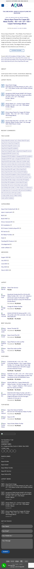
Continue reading (17, 50)
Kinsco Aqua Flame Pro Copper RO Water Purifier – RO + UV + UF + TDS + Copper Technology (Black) (17, 22)
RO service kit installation (25, 190)
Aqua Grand (4, 464)
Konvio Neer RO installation (8, 182)
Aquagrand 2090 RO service (22, 158)
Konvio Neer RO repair (21, 182)
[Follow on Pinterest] (14, 451)
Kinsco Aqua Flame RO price (7, 61)
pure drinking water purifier (8, 187)
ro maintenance (28, 187)
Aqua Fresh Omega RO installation (10, 148)
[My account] (29, 5)
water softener (5, 247)
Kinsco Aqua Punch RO (7, 171)
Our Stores (15, 564)
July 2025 (4, 260)
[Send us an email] (8, 451)
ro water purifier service (7, 195)
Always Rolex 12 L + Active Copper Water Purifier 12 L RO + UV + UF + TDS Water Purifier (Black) (18, 105)
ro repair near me (6, 190)
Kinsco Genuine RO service (8, 177)
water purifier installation (7, 198)
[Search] (6, 5)
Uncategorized (5, 244)
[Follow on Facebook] (2, 451)
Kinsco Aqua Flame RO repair (21, 61)
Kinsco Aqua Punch (21, 169)
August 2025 (5, 257)
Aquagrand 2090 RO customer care (10, 153)
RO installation (13, 17)
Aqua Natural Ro (6, 474)
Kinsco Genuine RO (7, 222)
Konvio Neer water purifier (21, 185)
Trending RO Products (7, 241)
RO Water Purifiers (23, 17)
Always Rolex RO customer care (9, 140)
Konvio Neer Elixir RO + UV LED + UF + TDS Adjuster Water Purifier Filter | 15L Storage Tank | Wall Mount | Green (18, 122)
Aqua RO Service (6, 471)
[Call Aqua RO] (4, 565)
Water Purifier (18, 195)
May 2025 (4, 267)
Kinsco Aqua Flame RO (6, 57)
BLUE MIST (4, 218)
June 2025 (4, 263)
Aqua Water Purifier (7, 468)
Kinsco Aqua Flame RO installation (24, 59)
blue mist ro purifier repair (23, 161)
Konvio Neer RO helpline (23, 179)
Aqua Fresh (4, 143)
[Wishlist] (26, 5)
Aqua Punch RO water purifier (9, 161)
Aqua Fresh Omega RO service (24, 151)
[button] (2, 5)
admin (24, 28)
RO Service (4, 231)
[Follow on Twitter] (5, 451)
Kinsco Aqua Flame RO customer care (21, 57)
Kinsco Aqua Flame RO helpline (8, 59)
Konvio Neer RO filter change (8, 179)
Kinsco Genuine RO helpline (20, 171)
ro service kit (14, 190)
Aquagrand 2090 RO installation (24, 156)
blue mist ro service (6, 164)
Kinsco (28, 164)
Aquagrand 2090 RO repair (8, 158)
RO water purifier (16, 192)
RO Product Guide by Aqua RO (10, 228)
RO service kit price (6, 192)
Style (2, 238)
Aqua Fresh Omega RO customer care (10, 145)
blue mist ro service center (18, 164)
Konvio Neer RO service (7, 185)
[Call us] (11, 451)
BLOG (7, 17)
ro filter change (19, 187)
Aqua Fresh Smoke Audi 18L (9, 209)
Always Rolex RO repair (23, 140)
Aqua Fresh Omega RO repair (8, 151)
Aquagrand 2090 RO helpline (8, 156)
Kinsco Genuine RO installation (9, 174)
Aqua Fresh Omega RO (13, 143)
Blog (20, 564)
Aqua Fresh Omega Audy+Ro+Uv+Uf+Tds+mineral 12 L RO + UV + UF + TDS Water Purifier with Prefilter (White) (19, 86)
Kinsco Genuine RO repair (24, 174)
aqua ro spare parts (6, 212)
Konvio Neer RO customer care (23, 177)
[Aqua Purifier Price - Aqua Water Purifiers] (16, 5)
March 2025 (4, 270)
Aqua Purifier (5, 461)
